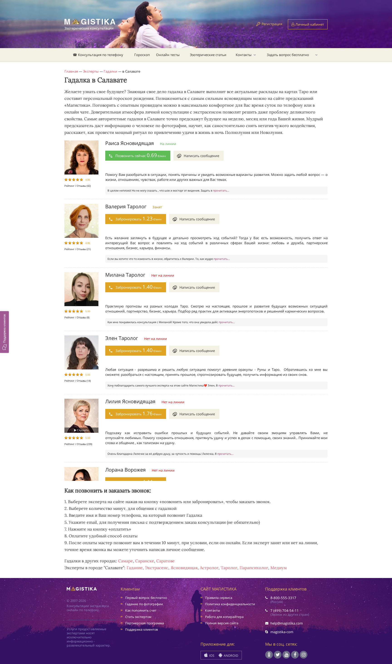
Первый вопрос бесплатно (146, 597)
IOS (211, 655)
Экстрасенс (156, 567)
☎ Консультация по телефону (98, 54)
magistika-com (281, 632)
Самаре (125, 560)
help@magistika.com (286, 623)
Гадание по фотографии (144, 604)
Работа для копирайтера (224, 617)
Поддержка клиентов (141, 629)
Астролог (209, 567)
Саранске (144, 560)
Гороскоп (142, 54)
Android (230, 655)
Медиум (278, 567)
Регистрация (272, 24)
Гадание (135, 567)
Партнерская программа (144, 623)
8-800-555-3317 (283, 597)
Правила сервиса (218, 597)
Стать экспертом (138, 617)
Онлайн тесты (168, 54)
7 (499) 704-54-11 (284, 610)
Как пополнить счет (141, 610)
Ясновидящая (184, 567)
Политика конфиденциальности (230, 604)
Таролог (229, 567)
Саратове (165, 560)
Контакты (244, 54)
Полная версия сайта (221, 623)
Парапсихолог (254, 567)
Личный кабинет (309, 24)
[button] (4, 332)
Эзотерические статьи (208, 54)
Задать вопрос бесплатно (288, 54)
